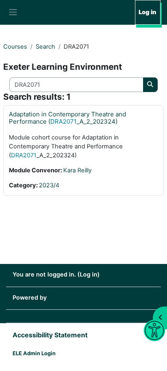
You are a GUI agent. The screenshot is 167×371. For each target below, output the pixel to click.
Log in (147, 12)
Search (45, 46)
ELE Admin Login (34, 353)
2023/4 (49, 185)
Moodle (59, 297)
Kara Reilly (77, 170)
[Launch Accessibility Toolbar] (154, 331)
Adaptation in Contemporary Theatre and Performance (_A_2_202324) (67, 117)
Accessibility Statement (50, 335)
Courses (15, 46)
